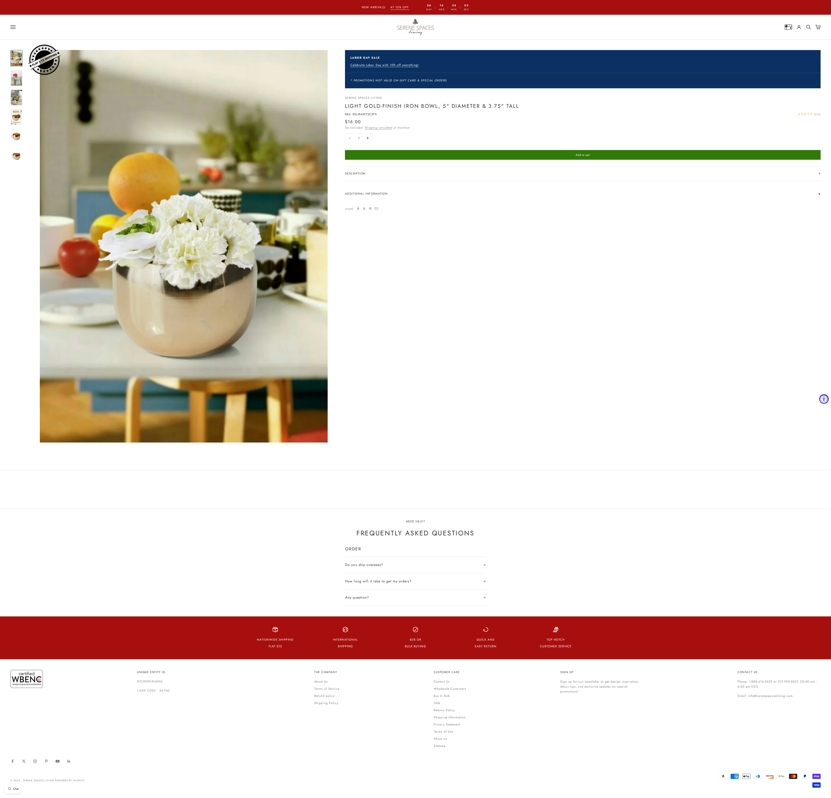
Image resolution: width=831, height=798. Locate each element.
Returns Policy (444, 710)
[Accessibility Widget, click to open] (824, 399)
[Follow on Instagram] (35, 761)
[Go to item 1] (16, 58)
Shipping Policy (326, 703)
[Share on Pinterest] (370, 208)
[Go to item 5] (16, 137)
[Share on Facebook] (358, 208)
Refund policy (324, 696)
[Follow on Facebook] (12, 761)
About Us (321, 681)
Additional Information (366, 193)
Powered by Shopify (70, 780)
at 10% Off (399, 7)
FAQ (437, 703)
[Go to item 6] (16, 157)
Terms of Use (443, 731)
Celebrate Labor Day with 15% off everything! (384, 65)
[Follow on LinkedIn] (69, 761)
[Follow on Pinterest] (46, 761)
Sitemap (440, 746)
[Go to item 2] (16, 78)
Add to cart (583, 155)
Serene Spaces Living (363, 98)
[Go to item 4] (16, 117)
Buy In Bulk (442, 696)
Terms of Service (327, 689)
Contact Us (442, 681)
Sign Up (566, 672)
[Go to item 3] (16, 97)
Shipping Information (449, 717)
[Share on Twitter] (364, 208)
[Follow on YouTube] (57, 761)
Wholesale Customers (450, 689)
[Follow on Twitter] (24, 761)
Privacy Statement (447, 724)
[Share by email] (376, 208)
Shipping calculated (378, 127)
